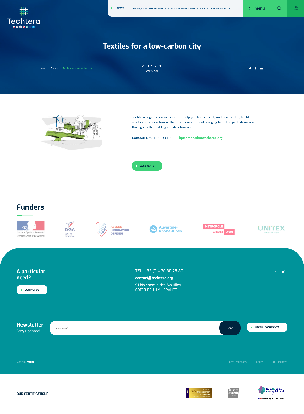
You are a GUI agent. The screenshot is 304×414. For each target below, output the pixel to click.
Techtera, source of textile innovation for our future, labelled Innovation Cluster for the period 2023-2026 (181, 8)
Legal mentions (238, 362)
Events (54, 68)
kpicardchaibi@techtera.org (201, 137)
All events (147, 166)
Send (230, 328)
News (120, 8)
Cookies (259, 362)
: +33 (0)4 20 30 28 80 (159, 270)
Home (43, 68)
